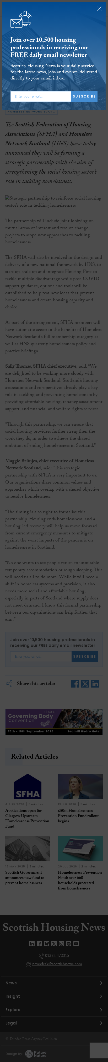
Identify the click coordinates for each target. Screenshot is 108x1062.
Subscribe (84, 96)
